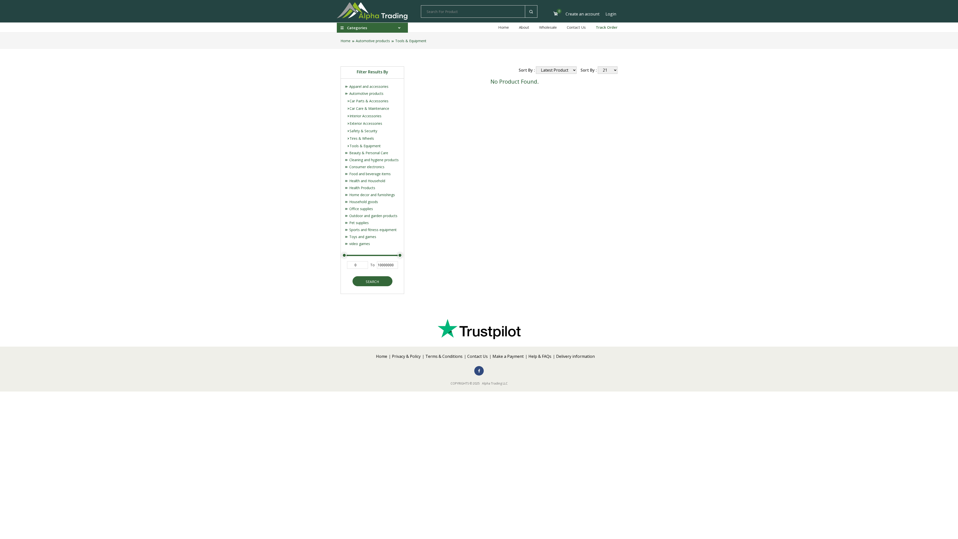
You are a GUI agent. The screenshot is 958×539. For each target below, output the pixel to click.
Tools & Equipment (410, 40)
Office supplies (360, 208)
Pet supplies (358, 222)
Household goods (363, 201)
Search (372, 281)
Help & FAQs (539, 356)
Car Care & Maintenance (369, 108)
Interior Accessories (365, 116)
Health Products (361, 187)
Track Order (606, 27)
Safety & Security (363, 131)
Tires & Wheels (362, 138)
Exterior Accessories (366, 123)
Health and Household (366, 180)
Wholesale (548, 27)
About (524, 27)
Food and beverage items (369, 173)
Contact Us (576, 27)
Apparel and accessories (368, 86)
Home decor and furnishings (371, 194)
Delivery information (575, 356)
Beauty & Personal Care (368, 152)
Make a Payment (508, 356)
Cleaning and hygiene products (373, 159)
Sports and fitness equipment (372, 229)
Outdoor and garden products (372, 215)
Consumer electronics (366, 166)
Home (503, 27)
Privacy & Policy (406, 356)
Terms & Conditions (444, 356)
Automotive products (373, 40)
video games (359, 243)
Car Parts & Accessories (369, 101)
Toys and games (362, 236)
